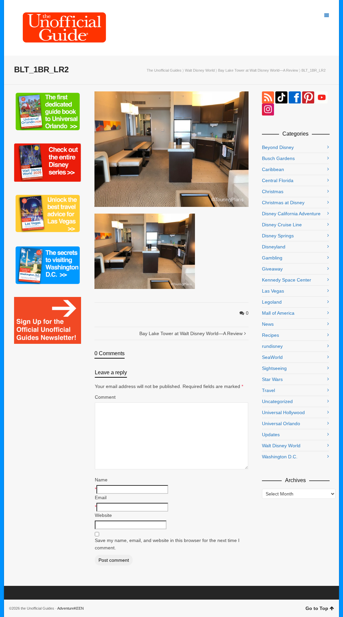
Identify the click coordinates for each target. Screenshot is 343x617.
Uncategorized (277, 401)
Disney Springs (278, 235)
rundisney (272, 346)
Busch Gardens (278, 158)
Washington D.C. (279, 456)
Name (101, 479)
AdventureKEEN (70, 608)
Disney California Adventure (291, 213)
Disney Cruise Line (282, 224)
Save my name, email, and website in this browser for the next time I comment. (167, 544)
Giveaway (272, 269)
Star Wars (272, 379)
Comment (105, 397)
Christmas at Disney (283, 202)
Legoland (272, 302)
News (268, 324)
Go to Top (316, 608)
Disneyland (273, 246)
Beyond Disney (278, 147)
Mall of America (278, 313)
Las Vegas (273, 291)
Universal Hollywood (283, 412)
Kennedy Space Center (286, 280)
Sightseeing (274, 368)
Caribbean (273, 169)
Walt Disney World (200, 70)
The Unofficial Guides (164, 70)
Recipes (270, 335)
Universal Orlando (281, 423)
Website (103, 515)
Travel (268, 390)
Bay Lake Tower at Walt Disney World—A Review (258, 70)
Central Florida (277, 180)
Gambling (272, 257)
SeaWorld (272, 357)
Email (101, 497)
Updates (271, 434)
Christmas (272, 191)
